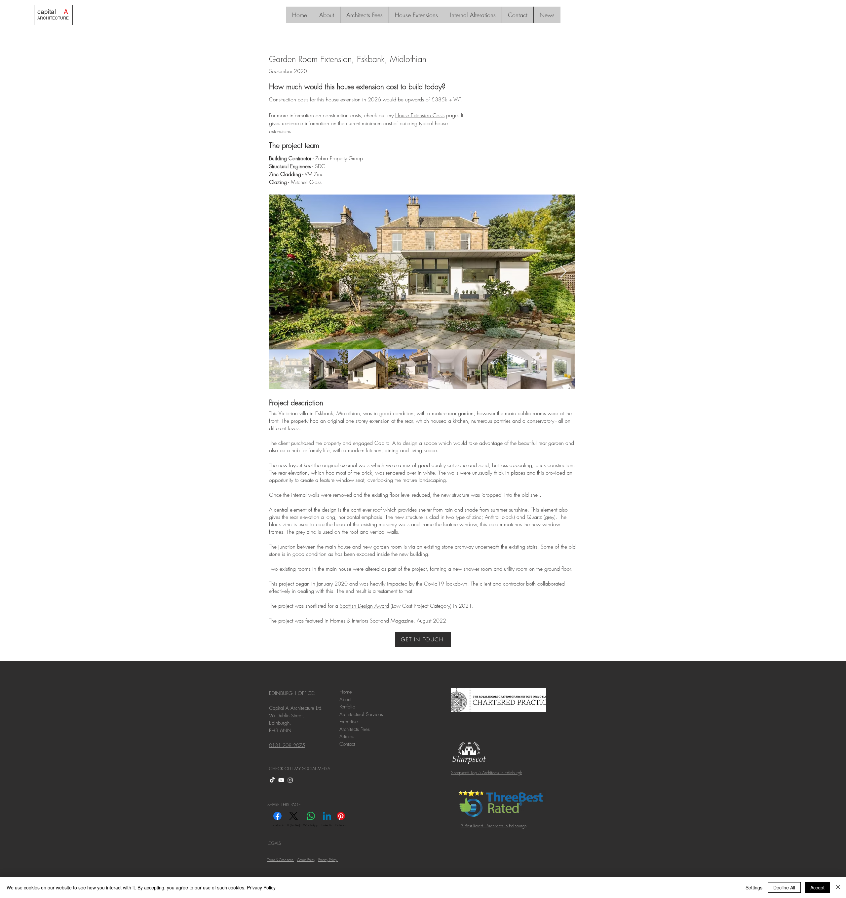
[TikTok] (272, 780)
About (346, 699)
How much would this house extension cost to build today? (357, 86)
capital (52, 11)
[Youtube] (281, 780)
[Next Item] (563, 272)
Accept (817, 887)
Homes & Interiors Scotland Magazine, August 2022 (388, 620)
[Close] (838, 887)
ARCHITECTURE (53, 18)
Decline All (784, 887)
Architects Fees (355, 729)
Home (345, 692)
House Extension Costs (419, 115)
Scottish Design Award (364, 605)
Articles (347, 736)
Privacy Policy (261, 887)
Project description (296, 403)
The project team (294, 145)
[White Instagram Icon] (290, 780)
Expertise (348, 721)
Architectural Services (361, 714)
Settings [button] (754, 887)
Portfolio (347, 706)
